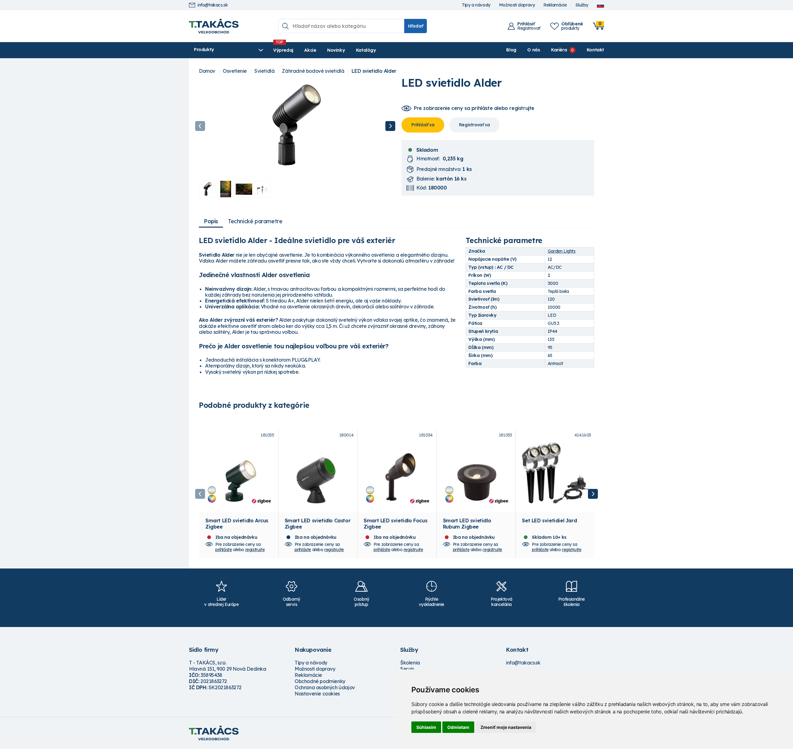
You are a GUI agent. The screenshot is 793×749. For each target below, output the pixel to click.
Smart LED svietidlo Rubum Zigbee (467, 523)
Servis (407, 669)
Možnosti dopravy (517, 5)
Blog (511, 50)
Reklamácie (555, 5)
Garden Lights (562, 251)
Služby (581, 5)
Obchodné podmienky (320, 681)
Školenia (410, 663)
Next (390, 126)
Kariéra (559, 50)
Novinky (336, 50)
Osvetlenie (235, 71)
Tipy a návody (476, 5)
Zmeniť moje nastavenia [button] (505, 727)
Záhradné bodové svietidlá (313, 71)
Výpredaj (283, 50)
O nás (533, 50)
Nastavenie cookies (317, 693)
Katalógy (366, 50)
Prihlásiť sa (422, 125)
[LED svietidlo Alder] (295, 126)
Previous (200, 126)
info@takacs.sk (213, 5)
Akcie (310, 50)
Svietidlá (264, 71)
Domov (207, 71)
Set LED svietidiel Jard (549, 520)
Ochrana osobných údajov (325, 687)
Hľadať (415, 26)
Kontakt (595, 50)
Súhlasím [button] (426, 727)
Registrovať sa (474, 125)
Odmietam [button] (458, 727)
